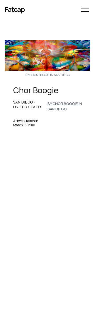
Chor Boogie (35, 90)
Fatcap (15, 9)
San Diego (23, 102)
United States (27, 107)
